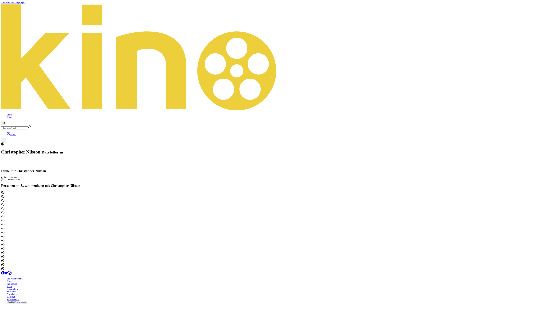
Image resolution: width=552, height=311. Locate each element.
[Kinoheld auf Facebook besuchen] (3, 274)
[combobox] (14, 127)
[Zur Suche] (3, 123)
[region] (276, 178)
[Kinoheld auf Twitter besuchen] (6, 274)
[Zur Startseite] (276, 57)
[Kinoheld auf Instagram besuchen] (10, 274)
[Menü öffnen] (3, 140)
